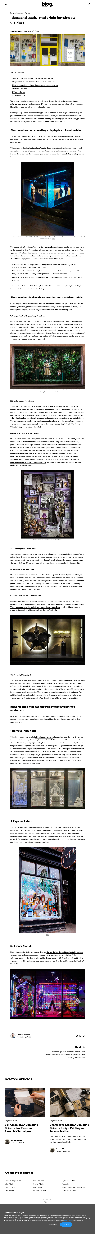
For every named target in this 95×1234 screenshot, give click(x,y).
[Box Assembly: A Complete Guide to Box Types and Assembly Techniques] (25, 1102)
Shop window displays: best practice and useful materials (33, 82)
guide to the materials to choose (37, 122)
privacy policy (68, 1220)
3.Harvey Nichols (18, 96)
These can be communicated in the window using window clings (35, 607)
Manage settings (53, 1224)
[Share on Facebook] (77, 1036)
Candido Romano (16, 31)
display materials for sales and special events (28, 463)
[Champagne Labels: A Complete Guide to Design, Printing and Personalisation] (70, 1102)
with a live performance (44, 737)
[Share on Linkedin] (80, 1036)
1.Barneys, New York (19, 89)
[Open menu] (5, 4)
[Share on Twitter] (84, 1036)
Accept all (66, 1224)
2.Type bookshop (18, 92)
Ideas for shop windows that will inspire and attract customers (35, 85)
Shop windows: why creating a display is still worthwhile (32, 79)
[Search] (89, 4)
